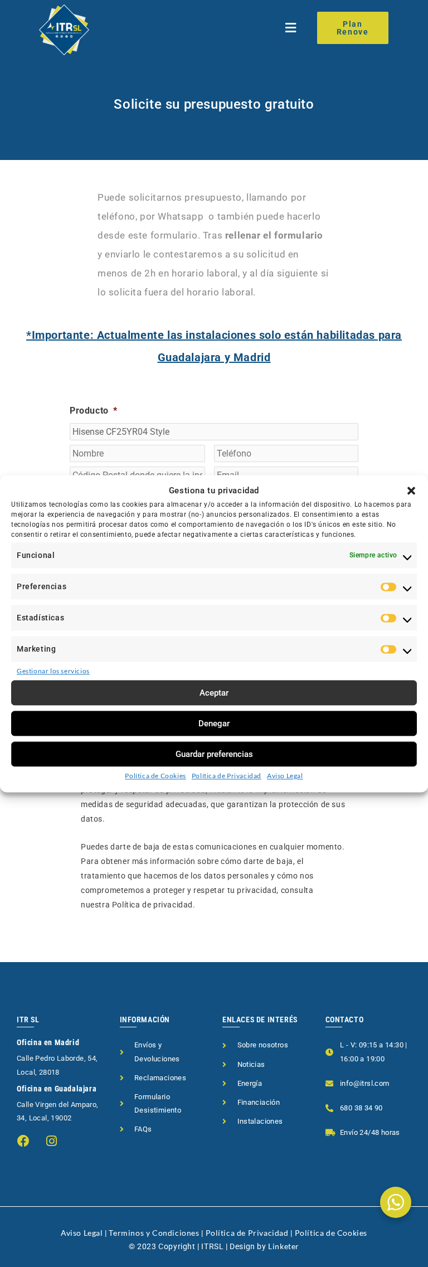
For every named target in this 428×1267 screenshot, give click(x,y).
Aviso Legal (285, 775)
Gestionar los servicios (53, 671)
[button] (411, 491)
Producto (93, 410)
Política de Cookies (155, 775)
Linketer (283, 1246)
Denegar (214, 724)
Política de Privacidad (226, 775)
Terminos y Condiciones (154, 1232)
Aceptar (214, 693)
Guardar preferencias (214, 754)
